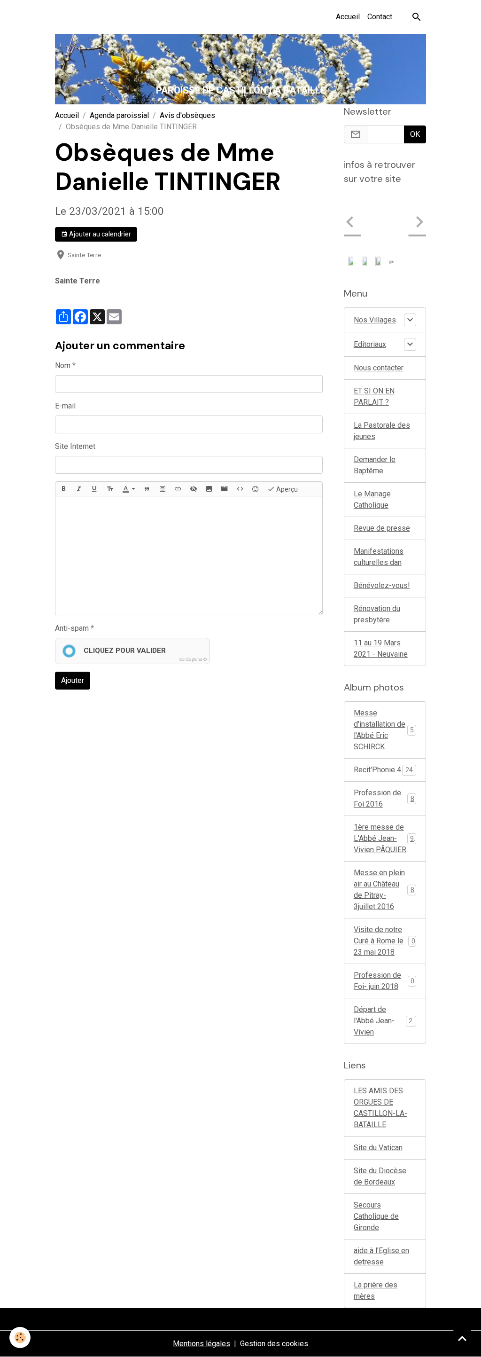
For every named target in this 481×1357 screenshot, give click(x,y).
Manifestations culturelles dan (378, 499)
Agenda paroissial (119, 115)
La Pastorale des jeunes (382, 373)
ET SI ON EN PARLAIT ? (374, 339)
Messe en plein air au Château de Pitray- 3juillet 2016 (386, 831)
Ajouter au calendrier (99, 234)
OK (415, 134)
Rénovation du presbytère (377, 556)
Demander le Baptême (375, 407)
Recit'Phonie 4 (383, 711)
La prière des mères (375, 1233)
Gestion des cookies (274, 1285)
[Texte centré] (163, 489)
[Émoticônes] (256, 489)
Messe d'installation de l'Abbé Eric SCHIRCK (386, 672)
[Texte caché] (194, 489)
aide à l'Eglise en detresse (381, 1198)
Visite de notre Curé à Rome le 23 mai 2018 (384, 883)
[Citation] (147, 489)
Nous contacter (378, 310)
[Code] (240, 489)
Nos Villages (375, 262)
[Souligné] (94, 489)
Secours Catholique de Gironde (376, 1158)
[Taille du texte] (110, 489)
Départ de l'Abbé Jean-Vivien (385, 963)
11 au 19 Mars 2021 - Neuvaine (381, 590)
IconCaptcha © (192, 659)
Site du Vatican (378, 1089)
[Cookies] (20, 1337)
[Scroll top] (462, 1338)
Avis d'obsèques (187, 115)
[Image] (209, 489)
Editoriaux (370, 286)
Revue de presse (382, 470)
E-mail (65, 405)
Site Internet (75, 446)
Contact (379, 16)
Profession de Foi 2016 (384, 740)
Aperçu (286, 489)
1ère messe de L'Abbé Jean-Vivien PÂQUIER (386, 780)
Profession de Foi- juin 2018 (384, 923)
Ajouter (72, 680)
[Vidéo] (225, 489)
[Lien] (178, 489)
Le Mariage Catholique (372, 441)
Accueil (348, 16)
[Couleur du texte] (129, 489)
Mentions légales (201, 1285)
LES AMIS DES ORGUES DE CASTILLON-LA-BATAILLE (380, 1049)
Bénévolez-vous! (382, 527)
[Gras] (63, 489)
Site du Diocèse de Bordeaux (380, 1118)
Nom (62, 365)
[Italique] (79, 489)
